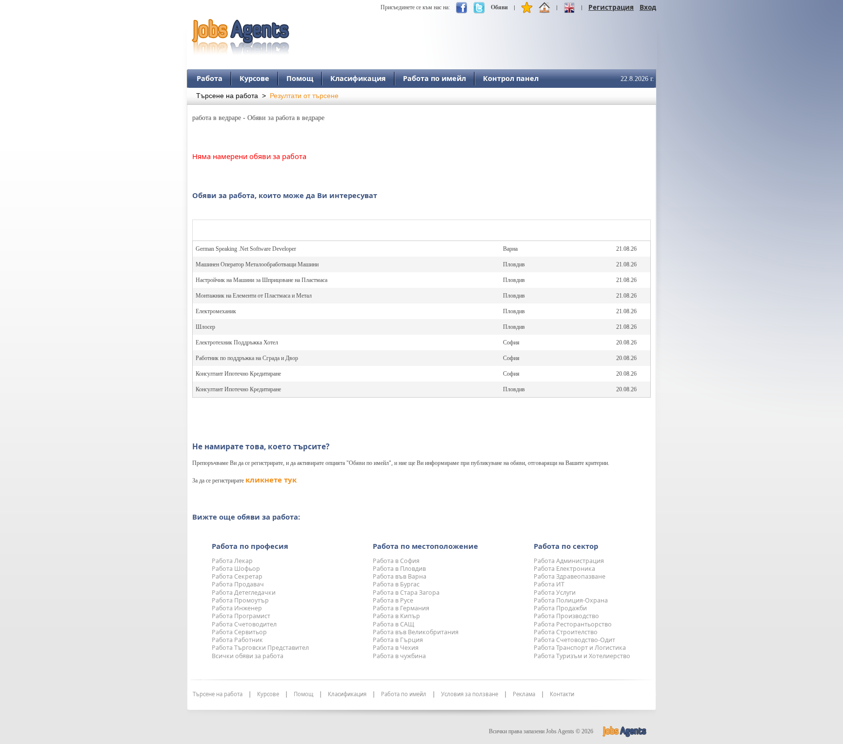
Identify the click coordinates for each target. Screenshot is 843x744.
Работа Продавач (238, 584)
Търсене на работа (227, 96)
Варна (510, 248)
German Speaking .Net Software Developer (246, 248)
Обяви (499, 7)
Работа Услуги (555, 592)
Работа (209, 78)
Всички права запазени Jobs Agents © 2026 (541, 731)
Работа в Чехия (396, 647)
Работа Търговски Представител (260, 647)
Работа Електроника (564, 568)
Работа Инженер (237, 608)
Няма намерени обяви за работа (249, 156)
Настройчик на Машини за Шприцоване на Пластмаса (261, 280)
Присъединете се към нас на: (415, 7)
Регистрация (611, 7)
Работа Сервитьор (239, 632)
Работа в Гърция (398, 640)
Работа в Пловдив (399, 568)
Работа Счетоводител (244, 624)
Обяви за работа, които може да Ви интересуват (284, 195)
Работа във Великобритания (416, 632)
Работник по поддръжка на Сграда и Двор (247, 358)
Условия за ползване (469, 694)
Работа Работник (237, 640)
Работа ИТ (549, 584)
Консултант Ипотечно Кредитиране (238, 373)
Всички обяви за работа (247, 656)
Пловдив (514, 264)
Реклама (524, 694)
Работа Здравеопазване (569, 576)
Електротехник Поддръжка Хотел (237, 342)
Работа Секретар (237, 576)
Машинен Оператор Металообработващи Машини (257, 264)
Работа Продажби (560, 608)
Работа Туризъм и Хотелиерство (582, 656)
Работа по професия (250, 546)
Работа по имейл (434, 78)
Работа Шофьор (236, 568)
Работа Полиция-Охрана (571, 600)
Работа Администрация (569, 561)
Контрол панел (511, 78)
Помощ (299, 78)
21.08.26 (626, 248)
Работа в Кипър (396, 616)
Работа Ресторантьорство (573, 624)
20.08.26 (626, 342)
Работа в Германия (401, 608)
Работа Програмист (241, 616)
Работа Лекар (232, 561)
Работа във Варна (399, 576)
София (511, 342)
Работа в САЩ (393, 624)
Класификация (358, 78)
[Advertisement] (478, 33)
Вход (648, 7)
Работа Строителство (566, 632)
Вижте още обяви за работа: (246, 517)
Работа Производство (566, 616)
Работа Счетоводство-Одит (574, 640)
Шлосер (205, 326)
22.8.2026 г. (637, 78)
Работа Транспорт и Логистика (580, 647)
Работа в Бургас (396, 584)
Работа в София (396, 561)
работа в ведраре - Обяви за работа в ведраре (258, 117)
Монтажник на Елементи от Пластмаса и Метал (254, 295)
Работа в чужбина (399, 656)
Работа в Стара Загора (406, 592)
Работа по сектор (566, 546)
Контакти (562, 694)
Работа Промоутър (240, 600)
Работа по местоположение (425, 546)
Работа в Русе (393, 600)
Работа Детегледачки (244, 592)
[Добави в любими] (527, 10)
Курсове (254, 78)
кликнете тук (271, 479)
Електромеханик (216, 311)
